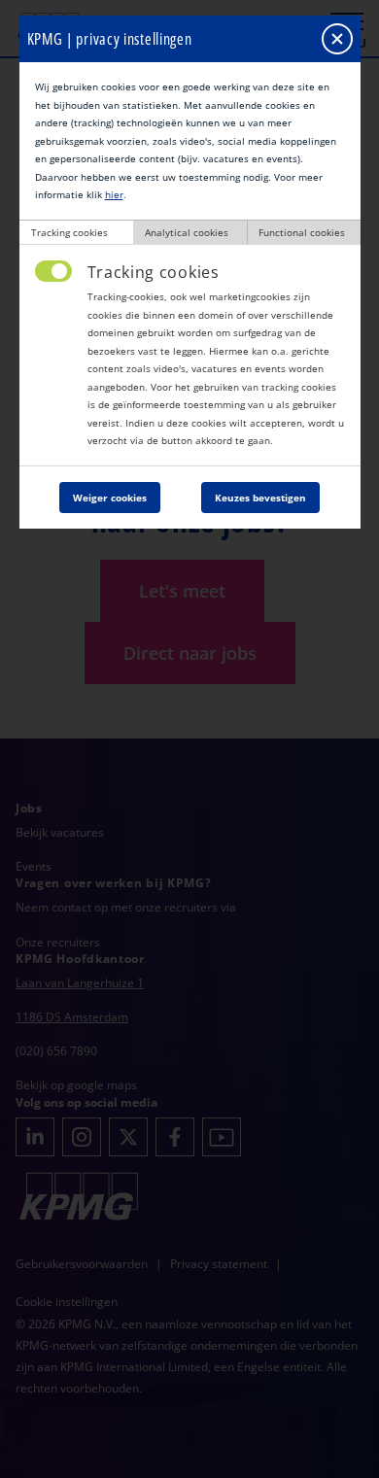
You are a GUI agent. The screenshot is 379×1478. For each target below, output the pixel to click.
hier (114, 194)
